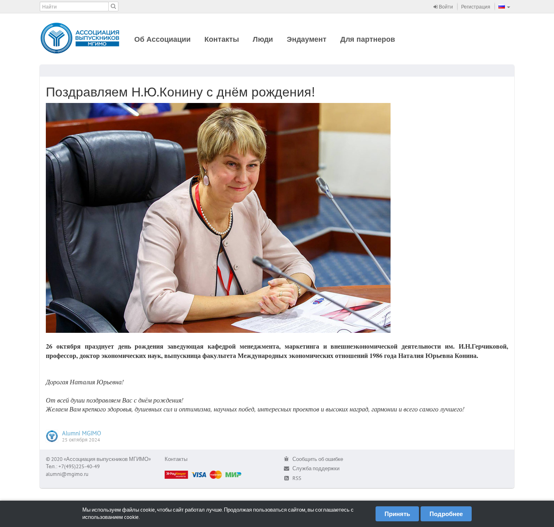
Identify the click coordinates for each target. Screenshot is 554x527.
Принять (397, 514)
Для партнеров (367, 39)
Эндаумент (306, 39)
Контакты (221, 39)
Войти (445, 7)
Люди (263, 39)
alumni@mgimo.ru (67, 474)
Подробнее (446, 514)
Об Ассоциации (162, 39)
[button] (504, 6)
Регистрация (475, 7)
